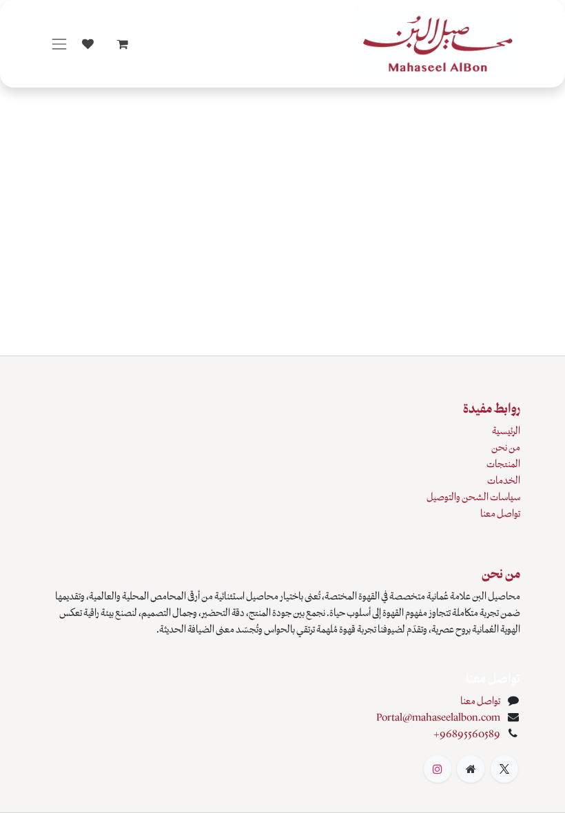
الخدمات (503, 480)
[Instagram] (437, 769)
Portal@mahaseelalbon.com (438, 717)
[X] (504, 769)
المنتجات (503, 463)
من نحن (505, 447)
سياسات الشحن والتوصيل (473, 497)
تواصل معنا (500, 513)
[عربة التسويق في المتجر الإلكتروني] (122, 44)
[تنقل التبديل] (59, 44)
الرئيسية (506, 430)
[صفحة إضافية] (470, 769)
